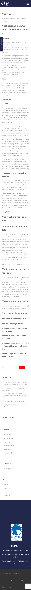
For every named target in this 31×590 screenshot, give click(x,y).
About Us (11, 581)
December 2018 (9, 446)
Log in (6, 485)
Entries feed (7, 488)
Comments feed (9, 492)
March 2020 (7, 435)
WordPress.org (8, 495)
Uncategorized (8, 469)
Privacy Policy (20, 581)
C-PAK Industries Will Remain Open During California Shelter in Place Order (15, 383)
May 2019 (7, 442)
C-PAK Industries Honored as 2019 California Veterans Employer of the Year (14, 395)
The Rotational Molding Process (14, 401)
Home (4, 581)
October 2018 (8, 449)
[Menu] (28, 4)
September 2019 (9, 438)
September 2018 (9, 453)
